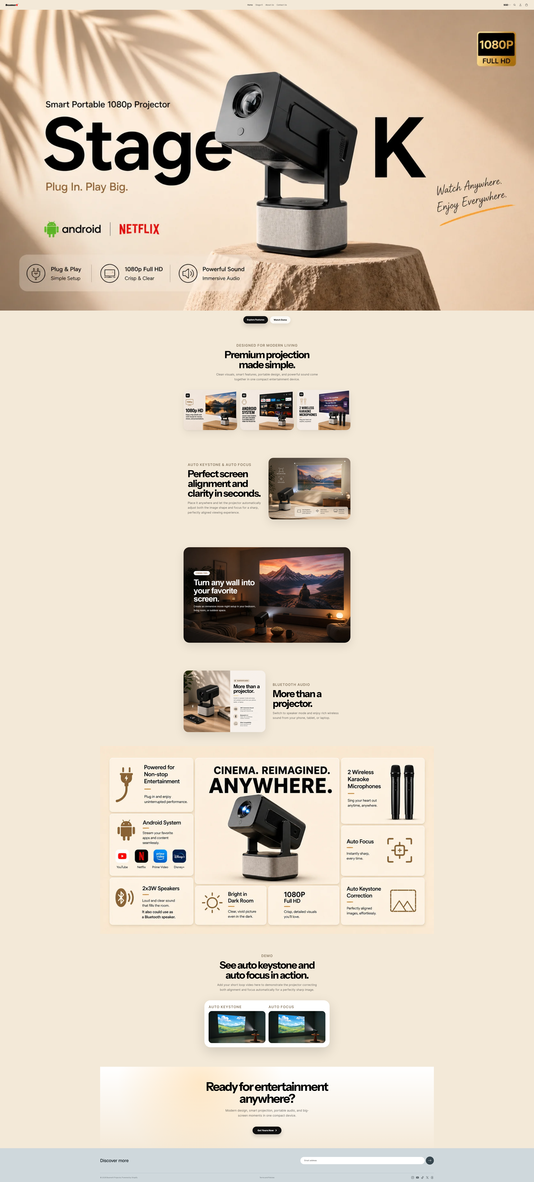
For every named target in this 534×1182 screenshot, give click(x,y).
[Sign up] (430, 1161)
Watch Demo (280, 320)
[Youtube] (417, 1177)
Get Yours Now (266, 1130)
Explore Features (255, 319)
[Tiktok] (422, 1177)
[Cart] (526, 5)
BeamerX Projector (114, 1177)
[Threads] (432, 1177)
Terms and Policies (267, 1177)
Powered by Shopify (130, 1177)
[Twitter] (427, 1177)
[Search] (514, 5)
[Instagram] (412, 1177)
